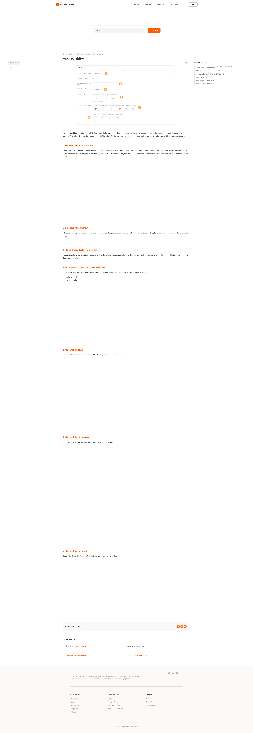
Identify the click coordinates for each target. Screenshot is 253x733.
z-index (123, 233)
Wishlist (88, 54)
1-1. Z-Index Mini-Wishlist (224, 67)
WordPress (79, 54)
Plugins (136, 4)
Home (65, 54)
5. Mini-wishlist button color (205, 80)
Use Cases (174, 4)
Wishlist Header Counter (77, 655)
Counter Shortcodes (135, 655)
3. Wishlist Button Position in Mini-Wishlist (210, 74)
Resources (160, 4)
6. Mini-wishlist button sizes (205, 83)
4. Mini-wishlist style (202, 77)
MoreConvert (68, 4)
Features (148, 4)
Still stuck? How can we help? (78, 646)
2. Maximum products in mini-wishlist (208, 71)
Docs (71, 54)
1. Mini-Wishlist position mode (206, 68)
